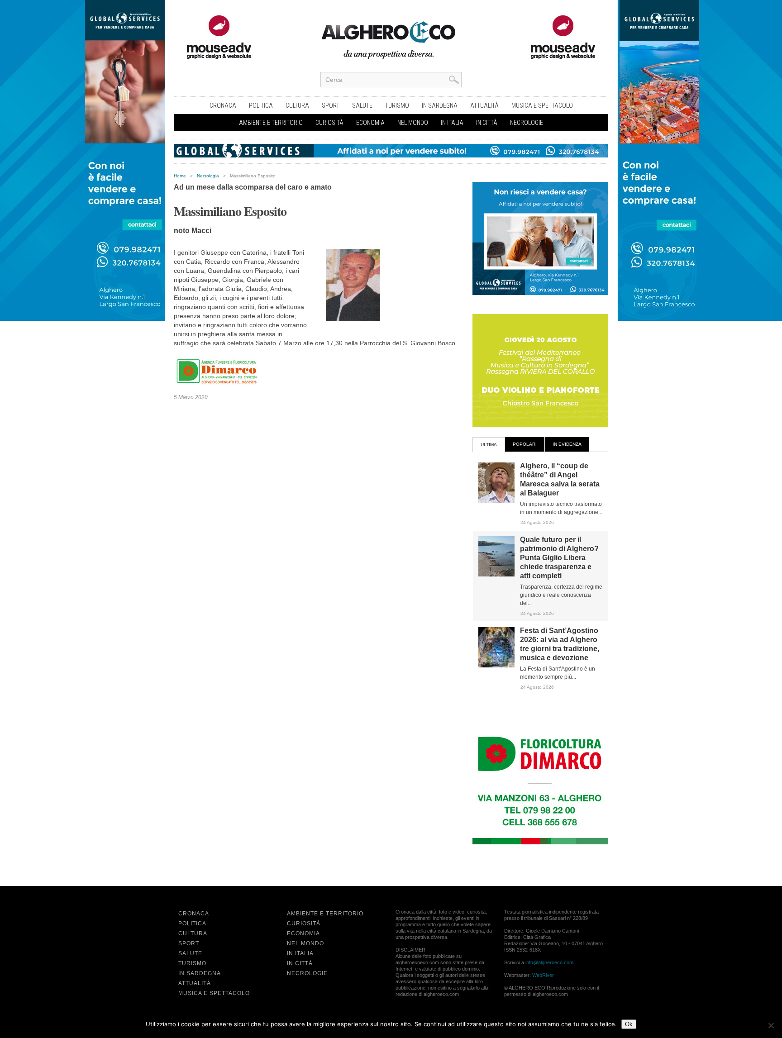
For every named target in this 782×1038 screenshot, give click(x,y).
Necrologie (526, 122)
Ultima (489, 444)
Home (180, 175)
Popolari (525, 444)
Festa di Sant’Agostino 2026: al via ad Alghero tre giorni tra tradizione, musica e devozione (559, 644)
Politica (261, 105)
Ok (629, 1024)
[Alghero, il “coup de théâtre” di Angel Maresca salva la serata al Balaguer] (496, 501)
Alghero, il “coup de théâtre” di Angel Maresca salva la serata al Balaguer (560, 479)
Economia (370, 122)
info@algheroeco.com (549, 962)
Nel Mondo (412, 122)
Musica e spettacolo (542, 105)
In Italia (452, 122)
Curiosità (329, 122)
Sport (330, 105)
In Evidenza (567, 444)
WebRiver (543, 975)
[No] (770, 1025)
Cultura (297, 105)
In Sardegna (440, 105)
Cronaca (223, 105)
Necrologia (208, 175)
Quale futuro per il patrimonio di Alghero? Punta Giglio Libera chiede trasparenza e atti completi (559, 558)
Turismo (397, 105)
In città (486, 122)
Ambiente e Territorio (271, 122)
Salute (362, 105)
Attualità (484, 105)
